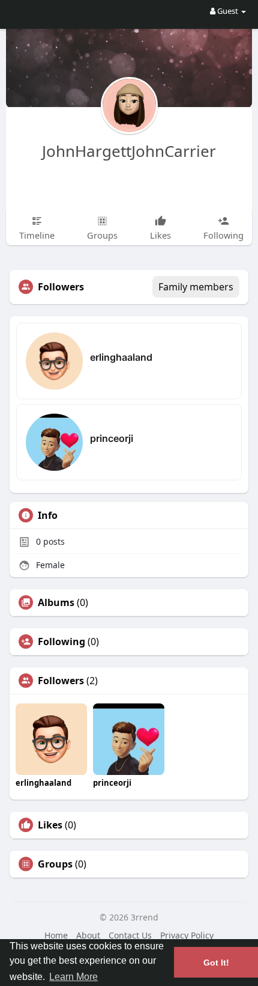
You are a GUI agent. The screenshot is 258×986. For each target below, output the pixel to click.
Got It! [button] (216, 962)
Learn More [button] (73, 977)
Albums (56, 602)
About (88, 935)
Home (56, 935)
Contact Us (130, 935)
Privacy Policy (187, 935)
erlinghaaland (121, 357)
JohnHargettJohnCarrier (129, 151)
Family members (195, 286)
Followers (61, 680)
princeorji (111, 438)
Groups (55, 864)
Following (61, 641)
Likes (50, 825)
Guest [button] (227, 10)
